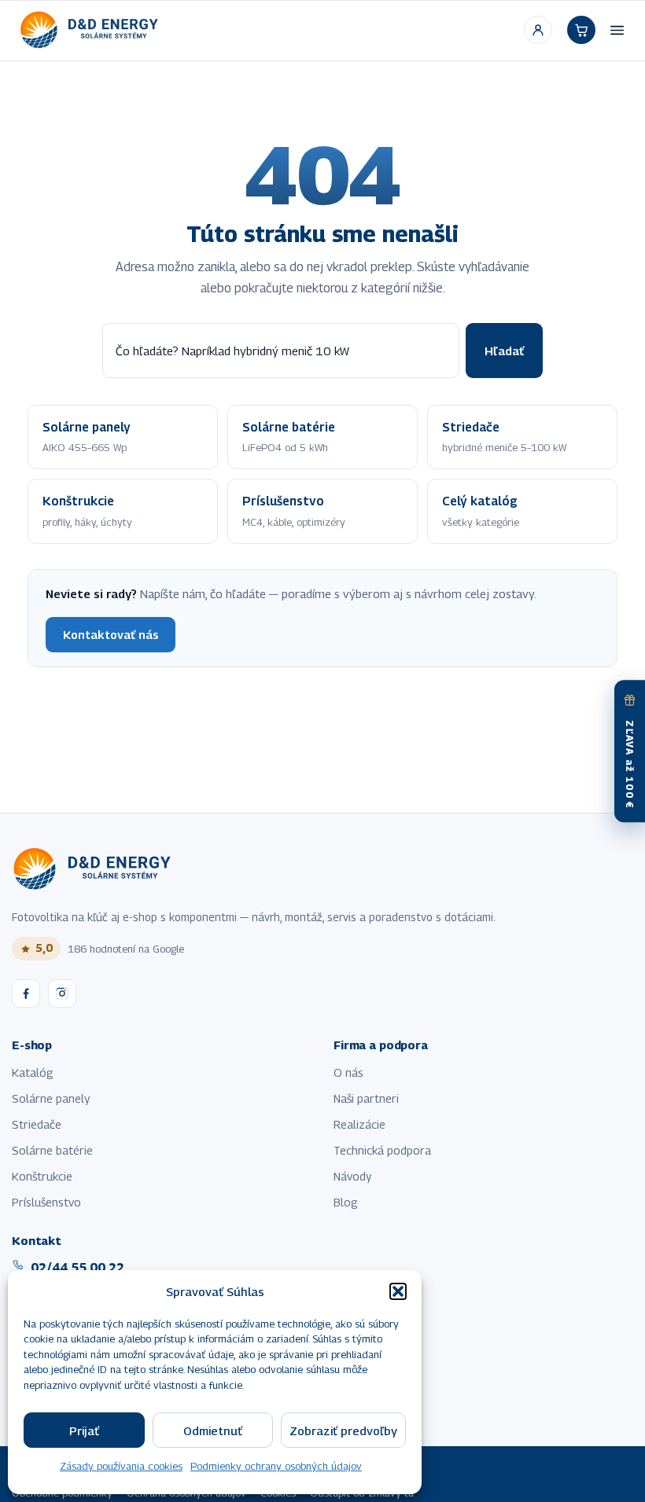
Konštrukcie (42, 1176)
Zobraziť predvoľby (343, 1430)
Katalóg (32, 1072)
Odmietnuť (212, 1430)
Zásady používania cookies (121, 1466)
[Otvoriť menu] (617, 29)
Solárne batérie (52, 1150)
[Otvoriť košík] (581, 30)
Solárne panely (51, 1098)
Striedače (36, 1124)
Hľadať (504, 350)
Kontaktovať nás (110, 634)
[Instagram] (62, 993)
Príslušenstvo (46, 1202)
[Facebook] (26, 993)
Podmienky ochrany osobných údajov (276, 1466)
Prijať (84, 1430)
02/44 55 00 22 (77, 1267)
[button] (398, 1291)
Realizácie (359, 1124)
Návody (352, 1176)
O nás (348, 1072)
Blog (346, 1202)
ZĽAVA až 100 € (630, 765)
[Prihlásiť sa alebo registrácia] (538, 30)
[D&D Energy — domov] (91, 30)
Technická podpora (382, 1150)
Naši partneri (366, 1098)
